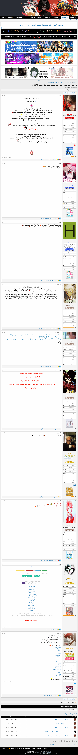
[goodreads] (73, 485)
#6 (2, 370)
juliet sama (58, 666)
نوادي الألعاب (42, 36)
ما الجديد (56, 17)
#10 (2, 633)
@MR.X (31, 610)
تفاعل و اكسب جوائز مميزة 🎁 (66, 31)
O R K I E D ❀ (57, 660)
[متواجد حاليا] (69, 646)
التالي (65, 92)
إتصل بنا (44, 748)
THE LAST (58, 671)
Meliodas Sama (57, 669)
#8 (2, 501)
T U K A (59, 663)
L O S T (59, 664)
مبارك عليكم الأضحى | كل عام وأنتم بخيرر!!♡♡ (56, 731)
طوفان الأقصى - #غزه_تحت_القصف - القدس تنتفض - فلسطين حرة (39, 25)
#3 (2, 222)
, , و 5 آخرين (50, 695)
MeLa (59, 672)
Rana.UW (58, 675)
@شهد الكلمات (31, 586)
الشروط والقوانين (36, 748)
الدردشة (33, 17)
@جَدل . (31, 603)
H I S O (59, 674)
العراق (64, 137)
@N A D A (31, 602)
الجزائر (64, 321)
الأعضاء (46, 17)
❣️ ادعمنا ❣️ (37, 38)
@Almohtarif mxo (31, 594)
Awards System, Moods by (39, 752)
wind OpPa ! (58, 655)
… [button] (70, 92)
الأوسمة (39, 17)
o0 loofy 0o (58, 658)
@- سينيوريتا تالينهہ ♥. (31, 596)
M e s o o (58, 661)
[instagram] (73, 684)
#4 (2, 284)
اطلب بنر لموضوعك (52, 36)
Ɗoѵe (59, 653)
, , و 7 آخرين (51, 629)
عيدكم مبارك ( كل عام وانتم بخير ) (60, 723)
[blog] (75, 485)
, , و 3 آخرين (48, 280)
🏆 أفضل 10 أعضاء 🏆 (52, 31)
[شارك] (4, 96)
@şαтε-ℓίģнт (31, 591)
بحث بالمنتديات (61, 19)
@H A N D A (31, 597)
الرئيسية (72, 17)
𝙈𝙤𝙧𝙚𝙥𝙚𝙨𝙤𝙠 (66, 676)
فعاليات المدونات (9, 36)
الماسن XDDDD (66, 545)
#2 (2, 163)
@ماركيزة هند (31, 588)
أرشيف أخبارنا (23, 719)
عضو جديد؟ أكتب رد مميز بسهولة (38, 31)
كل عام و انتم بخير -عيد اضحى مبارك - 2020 (57, 735)
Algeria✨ (65, 203)
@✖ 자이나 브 (31, 599)
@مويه (31, 607)
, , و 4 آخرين (48, 218)
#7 (2, 433)
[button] (52, 17)
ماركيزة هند (58, 650)
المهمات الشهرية (23, 31)
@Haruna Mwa (31, 605)
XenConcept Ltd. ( (52, 753)
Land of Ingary (66, 478)
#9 (2, 564)
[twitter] (75, 684)
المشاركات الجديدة (71, 19)
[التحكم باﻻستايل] (1, 27)
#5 (2, 332)
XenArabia (5, 748)
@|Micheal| (31, 608)
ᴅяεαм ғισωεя (57, 647)
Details (57, 753)
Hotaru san (58, 668)
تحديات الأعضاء (27, 36)
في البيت (65, 601)
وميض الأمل (58, 648)
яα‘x (60, 652)
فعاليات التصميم (18, 36)
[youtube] (75, 145)
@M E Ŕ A (31, 589)
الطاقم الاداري (12, 31)
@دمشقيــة (31, 600)
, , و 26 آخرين (47, 159)
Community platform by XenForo (39, 751)
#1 (2, 95)
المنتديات (64, 17)
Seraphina (58, 656)
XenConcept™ (41, 753)
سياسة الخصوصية (26, 748)
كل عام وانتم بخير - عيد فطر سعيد (60, 719)
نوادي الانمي (35, 36)
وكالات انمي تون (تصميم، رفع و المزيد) (67, 36)
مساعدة (18, 748)
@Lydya (31, 592)
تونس (64, 359)
